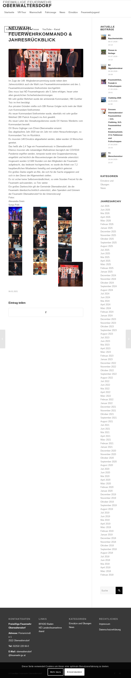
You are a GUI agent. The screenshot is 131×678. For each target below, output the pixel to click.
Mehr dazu (55, 672)
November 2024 (108, 279)
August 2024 (106, 290)
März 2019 (105, 527)
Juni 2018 (105, 560)
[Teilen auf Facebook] (46, 312)
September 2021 (108, 417)
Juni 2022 (105, 385)
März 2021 (105, 439)
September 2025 (108, 242)
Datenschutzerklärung (110, 629)
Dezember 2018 (108, 538)
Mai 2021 (105, 432)
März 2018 (105, 571)
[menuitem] (9, 12)
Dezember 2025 (108, 231)
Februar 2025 (106, 268)
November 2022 (108, 366)
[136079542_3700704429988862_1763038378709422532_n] (46, 63)
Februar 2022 (106, 399)
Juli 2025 (104, 250)
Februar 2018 (106, 575)
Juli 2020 (104, 469)
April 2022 (105, 392)
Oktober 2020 (107, 458)
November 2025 (108, 235)
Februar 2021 (106, 443)
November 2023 (108, 323)
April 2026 (105, 217)
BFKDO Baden (46, 624)
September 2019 (108, 505)
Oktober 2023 (107, 326)
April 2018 (105, 567)
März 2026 (105, 220)
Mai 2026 (105, 213)
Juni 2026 (105, 209)
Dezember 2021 (108, 407)
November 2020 (108, 454)
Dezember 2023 (108, 319)
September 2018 (108, 549)
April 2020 (105, 480)
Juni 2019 (105, 516)
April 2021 (105, 436)
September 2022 (108, 374)
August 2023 (106, 334)
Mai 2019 (105, 520)
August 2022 (106, 377)
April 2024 (105, 304)
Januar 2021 (106, 447)
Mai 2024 (105, 301)
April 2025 (105, 261)
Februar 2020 (106, 487)
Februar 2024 (106, 312)
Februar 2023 (106, 355)
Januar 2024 (106, 315)
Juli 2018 (104, 556)
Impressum (104, 624)
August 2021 (106, 421)
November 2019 (108, 498)
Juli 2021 (104, 425)
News (103, 188)
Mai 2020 (105, 476)
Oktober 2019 (107, 502)
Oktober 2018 (107, 545)
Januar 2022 (106, 403)
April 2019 (105, 523)
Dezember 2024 (108, 275)
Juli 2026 (104, 206)
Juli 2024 (104, 293)
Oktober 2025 (107, 239)
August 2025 (106, 246)
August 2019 (106, 509)
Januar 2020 (106, 491)
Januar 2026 (106, 228)
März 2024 (105, 308)
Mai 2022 (105, 388)
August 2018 (106, 553)
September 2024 (108, 286)
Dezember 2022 (108, 363)
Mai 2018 (105, 564)
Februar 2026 (106, 224)
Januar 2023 (106, 359)
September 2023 (108, 330)
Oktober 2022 (107, 370)
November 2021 (108, 410)
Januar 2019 (106, 534)
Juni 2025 (105, 253)
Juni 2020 (105, 472)
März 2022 (105, 396)
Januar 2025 (106, 271)
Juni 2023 (105, 341)
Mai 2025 (105, 257)
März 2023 (105, 352)
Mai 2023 (105, 344)
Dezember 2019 (108, 494)
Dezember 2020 (108, 450)
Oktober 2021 (107, 414)
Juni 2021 (105, 428)
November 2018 (108, 542)
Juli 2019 (104, 512)
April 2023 (105, 348)
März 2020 (105, 483)
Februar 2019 (106, 531)
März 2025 (105, 264)
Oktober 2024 (107, 282)
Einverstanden (74, 672)
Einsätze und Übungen (80, 623)
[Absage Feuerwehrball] (2, 339)
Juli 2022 (104, 381)
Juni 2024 (105, 297)
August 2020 (106, 465)
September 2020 (108, 461)
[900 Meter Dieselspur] (128, 339)
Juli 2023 (104, 337)
